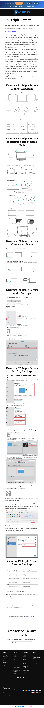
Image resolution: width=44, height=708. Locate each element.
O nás (14, 659)
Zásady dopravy (16, 667)
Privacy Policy (16, 664)
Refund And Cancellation (25, 667)
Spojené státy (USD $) (8, 688)
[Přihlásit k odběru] (31, 642)
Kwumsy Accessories (5, 661)
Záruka (24, 659)
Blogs (4, 665)
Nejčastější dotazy (25, 656)
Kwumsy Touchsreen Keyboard (5, 657)
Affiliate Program (15, 656)
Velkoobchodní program (26, 671)
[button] (3, 12)
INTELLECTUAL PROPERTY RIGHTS (16, 672)
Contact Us (15, 662)
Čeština (5, 695)
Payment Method (25, 662)
